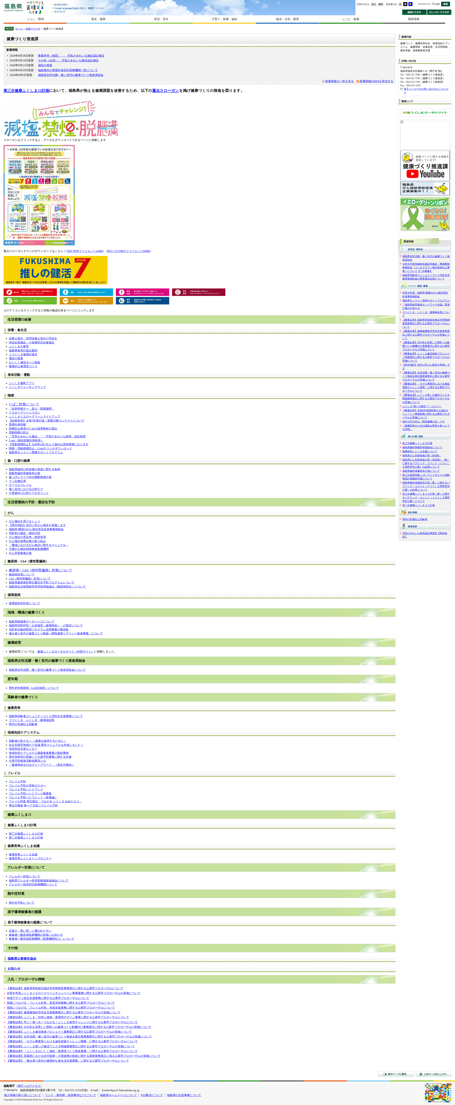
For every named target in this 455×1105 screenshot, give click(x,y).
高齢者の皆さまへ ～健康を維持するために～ (37, 740)
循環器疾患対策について (24, 603)
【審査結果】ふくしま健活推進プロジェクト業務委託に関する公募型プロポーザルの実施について (69, 1031)
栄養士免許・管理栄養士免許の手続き (33, 338)
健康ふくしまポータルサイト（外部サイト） (65, 651)
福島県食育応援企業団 (23, 350)
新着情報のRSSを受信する (376, 81)
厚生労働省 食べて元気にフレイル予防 (33, 805)
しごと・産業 (350, 19)
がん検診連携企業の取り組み (27, 541)
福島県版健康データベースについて (31, 621)
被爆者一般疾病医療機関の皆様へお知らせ (36, 934)
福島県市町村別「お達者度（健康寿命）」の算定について (46, 625)
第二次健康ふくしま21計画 (26, 837)
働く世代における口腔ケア (26, 489)
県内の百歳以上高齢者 (23, 724)
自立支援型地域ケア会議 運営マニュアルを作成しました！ (46, 744)
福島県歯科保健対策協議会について (422, 447)
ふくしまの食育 (19, 346)
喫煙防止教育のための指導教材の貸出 (33, 428)
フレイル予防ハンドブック (26, 789)
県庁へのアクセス (29, 1085)
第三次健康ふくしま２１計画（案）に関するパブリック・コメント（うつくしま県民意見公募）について (426, 497)
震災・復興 (98, 19)
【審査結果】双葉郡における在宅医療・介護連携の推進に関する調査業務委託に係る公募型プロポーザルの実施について (83, 1055)
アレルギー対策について (24, 876)
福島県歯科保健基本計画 (24, 473)
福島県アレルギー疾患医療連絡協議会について (39, 880)
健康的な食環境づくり (23, 366)
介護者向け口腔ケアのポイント (29, 493)
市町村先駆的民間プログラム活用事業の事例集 (39, 629)
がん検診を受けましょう (24, 521)
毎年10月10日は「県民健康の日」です (423, 421)
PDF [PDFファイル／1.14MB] (85, 251)
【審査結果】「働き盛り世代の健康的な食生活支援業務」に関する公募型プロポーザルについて (68, 1060)
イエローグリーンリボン (24, 412)
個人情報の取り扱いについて (22, 1095)
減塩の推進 (45, 65)
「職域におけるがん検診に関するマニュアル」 (39, 545)
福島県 (13, 7)
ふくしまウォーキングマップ (27, 387)
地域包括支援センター (23, 748)
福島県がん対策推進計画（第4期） (421, 455)
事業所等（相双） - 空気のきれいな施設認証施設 (71, 55)
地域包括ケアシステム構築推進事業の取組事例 (39, 752)
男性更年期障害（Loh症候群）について (34, 687)
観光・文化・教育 (287, 19)
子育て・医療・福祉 (224, 19)
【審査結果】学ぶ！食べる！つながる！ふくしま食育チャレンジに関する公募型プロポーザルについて (72, 1022)
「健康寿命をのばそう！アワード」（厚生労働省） (41, 764)
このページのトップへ (433, 1074)
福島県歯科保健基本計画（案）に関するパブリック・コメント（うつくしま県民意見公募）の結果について (426, 486)
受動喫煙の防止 (19, 432)
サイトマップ (78, 11)
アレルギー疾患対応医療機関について (33, 884)
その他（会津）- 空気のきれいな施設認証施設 (68, 60)
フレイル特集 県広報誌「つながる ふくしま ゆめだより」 (45, 801)
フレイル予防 (17, 781)
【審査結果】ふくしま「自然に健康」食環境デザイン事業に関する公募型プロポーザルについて (68, 1017)
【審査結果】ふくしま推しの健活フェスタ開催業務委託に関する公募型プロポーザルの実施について (71, 1046)
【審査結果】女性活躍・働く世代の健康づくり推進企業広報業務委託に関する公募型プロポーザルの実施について (79, 1036)
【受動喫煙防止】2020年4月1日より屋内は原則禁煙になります (49, 444)
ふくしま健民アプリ (21, 383)
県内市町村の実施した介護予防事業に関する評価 (40, 756)
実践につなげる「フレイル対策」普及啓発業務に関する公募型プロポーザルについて (61, 1002)
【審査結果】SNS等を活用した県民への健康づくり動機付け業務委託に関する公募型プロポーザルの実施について (79, 1026)
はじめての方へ (78, 5)
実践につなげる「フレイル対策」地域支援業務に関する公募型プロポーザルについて (61, 1007)
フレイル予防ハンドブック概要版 (30, 793)
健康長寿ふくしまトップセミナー (30, 858)
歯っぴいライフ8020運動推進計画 (30, 477)
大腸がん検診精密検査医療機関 (29, 548)
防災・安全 (161, 19)
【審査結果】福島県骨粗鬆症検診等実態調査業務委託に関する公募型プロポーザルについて (65, 988)
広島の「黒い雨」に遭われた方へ (30, 930)
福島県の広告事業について (184, 1095)
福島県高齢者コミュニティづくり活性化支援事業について (46, 716)
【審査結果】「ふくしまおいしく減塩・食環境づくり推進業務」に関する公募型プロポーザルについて (72, 1051)
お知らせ (14, 968)
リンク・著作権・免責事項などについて (70, 1095)
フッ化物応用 (17, 481)
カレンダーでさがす (439, 12)
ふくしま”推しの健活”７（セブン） (422, 406)
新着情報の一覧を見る (339, 81)
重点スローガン (165, 90)
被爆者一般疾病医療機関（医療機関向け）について (41, 938)
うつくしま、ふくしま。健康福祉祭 (31, 720)
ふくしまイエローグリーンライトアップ (34, 416)
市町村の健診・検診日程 (24, 533)
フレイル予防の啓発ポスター (27, 785)
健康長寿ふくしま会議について (419, 451)
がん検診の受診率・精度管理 (27, 537)
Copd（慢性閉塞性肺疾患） (26, 440)
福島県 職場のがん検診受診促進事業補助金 (36, 529)
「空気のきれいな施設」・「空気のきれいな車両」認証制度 (47, 436)
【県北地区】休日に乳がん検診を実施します (37, 525)
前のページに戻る (396, 1074)
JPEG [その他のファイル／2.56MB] (128, 251)
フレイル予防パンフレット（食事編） (33, 797)
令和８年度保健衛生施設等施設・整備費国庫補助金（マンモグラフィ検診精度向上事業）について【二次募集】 (426, 267)
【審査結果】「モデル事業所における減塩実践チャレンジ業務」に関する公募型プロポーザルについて (72, 1041)
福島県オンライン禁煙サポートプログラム (36, 452)
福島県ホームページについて (118, 1095)
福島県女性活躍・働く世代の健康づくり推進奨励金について (47, 669)
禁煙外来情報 (17, 424)
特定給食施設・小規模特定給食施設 (31, 342)
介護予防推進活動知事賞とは (27, 760)
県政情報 (413, 19)
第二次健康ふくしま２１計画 (418, 505)
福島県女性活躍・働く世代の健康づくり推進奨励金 (70, 75)
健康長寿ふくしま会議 (23, 854)
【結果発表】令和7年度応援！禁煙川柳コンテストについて (46, 420)
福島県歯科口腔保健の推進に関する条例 (34, 469)
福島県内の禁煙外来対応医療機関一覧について (68, 70)
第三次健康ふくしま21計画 (26, 90)
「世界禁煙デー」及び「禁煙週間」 (31, 408)
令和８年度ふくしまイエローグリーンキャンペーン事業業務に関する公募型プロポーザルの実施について (73, 993)
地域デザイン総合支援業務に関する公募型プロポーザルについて (48, 998)
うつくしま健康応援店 (23, 354)
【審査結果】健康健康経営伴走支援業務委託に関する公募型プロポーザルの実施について (64, 1012)
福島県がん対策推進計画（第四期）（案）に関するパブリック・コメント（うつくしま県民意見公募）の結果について (426, 463)
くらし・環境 (35, 19)
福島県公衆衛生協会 (22, 958)
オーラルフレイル (20, 485)
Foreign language (78, 8)
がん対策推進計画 (20, 553)
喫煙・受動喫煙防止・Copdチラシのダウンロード (40, 448)
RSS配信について (152, 1095)
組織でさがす (414, 12)
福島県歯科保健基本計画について (421, 471)
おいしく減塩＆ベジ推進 (24, 362)
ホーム (19, 28)
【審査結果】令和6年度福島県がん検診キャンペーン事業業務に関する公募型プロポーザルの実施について (426, 414)
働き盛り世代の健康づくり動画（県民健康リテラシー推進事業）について (56, 633)
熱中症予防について (21, 902)
